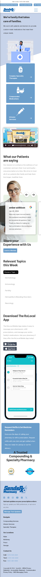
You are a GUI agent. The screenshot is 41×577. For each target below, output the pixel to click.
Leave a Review (10, 250)
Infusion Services (8, 524)
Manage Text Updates (12, 512)
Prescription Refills (25, 5)
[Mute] (32, 145)
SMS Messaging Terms (20, 572)
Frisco (5, 542)
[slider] (19, 145)
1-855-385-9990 (12, 561)
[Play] (6, 145)
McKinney (6, 539)
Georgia (5, 545)
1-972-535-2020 (12, 555)
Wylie (5, 536)
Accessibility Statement (18, 570)
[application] (20, 137)
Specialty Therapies (9, 527)
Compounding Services (10, 521)
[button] (20, 137)
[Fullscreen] (35, 145)
